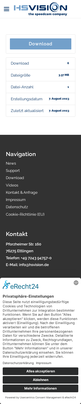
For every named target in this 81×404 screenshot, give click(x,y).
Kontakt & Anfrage (22, 192)
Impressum (16, 199)
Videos (12, 185)
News (11, 163)
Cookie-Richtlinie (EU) (25, 214)
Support (13, 170)
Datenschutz (17, 207)
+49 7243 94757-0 (36, 258)
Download (40, 44)
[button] (6, 9)
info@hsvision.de (34, 264)
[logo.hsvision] (40, 9)
